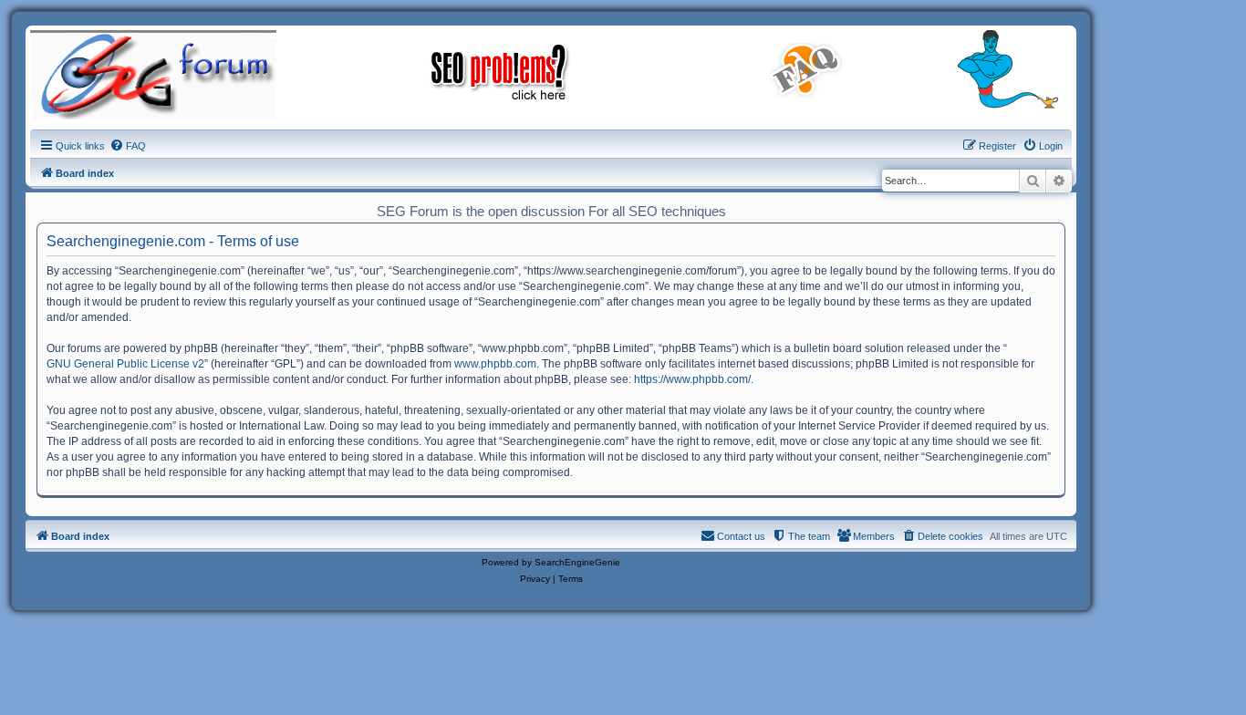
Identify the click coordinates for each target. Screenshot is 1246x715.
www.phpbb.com (495, 364)
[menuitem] (127, 146)
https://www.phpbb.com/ (692, 379)
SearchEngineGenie (577, 562)
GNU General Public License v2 (125, 364)
